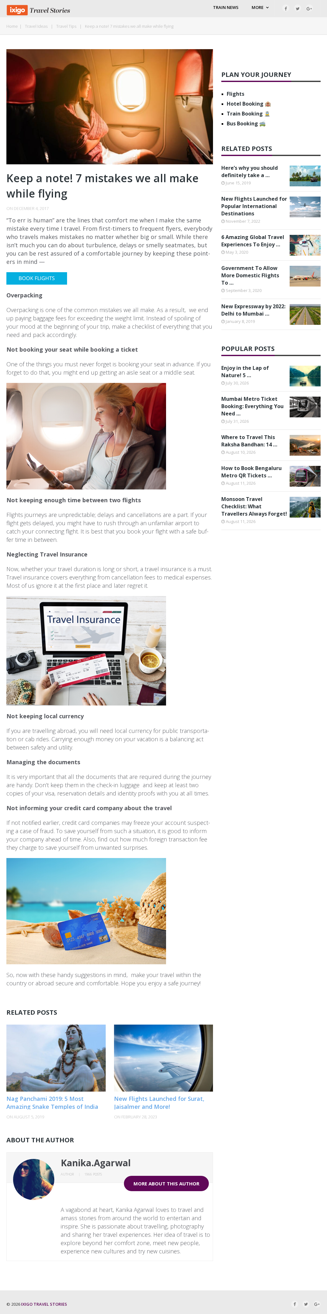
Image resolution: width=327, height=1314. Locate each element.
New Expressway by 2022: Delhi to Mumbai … (253, 310)
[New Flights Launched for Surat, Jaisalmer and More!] (163, 1058)
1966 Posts (93, 1174)
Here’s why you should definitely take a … (249, 171)
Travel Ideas (36, 26)
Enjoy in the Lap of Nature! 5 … (245, 371)
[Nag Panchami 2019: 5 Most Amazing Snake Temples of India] (56, 1058)
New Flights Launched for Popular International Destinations (254, 206)
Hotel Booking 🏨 (249, 103)
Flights (235, 93)
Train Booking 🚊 (248, 113)
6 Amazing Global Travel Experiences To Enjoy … (252, 241)
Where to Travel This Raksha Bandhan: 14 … (249, 441)
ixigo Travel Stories (44, 1304)
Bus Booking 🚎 (246, 123)
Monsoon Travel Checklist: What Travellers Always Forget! (254, 506)
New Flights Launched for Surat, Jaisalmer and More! (159, 1102)
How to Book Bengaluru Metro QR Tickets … (251, 472)
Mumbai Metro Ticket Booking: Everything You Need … (252, 406)
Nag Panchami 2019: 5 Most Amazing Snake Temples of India (52, 1102)
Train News (226, 7)
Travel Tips (66, 26)
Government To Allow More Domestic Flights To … (250, 275)
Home (12, 26)
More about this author (166, 1183)
